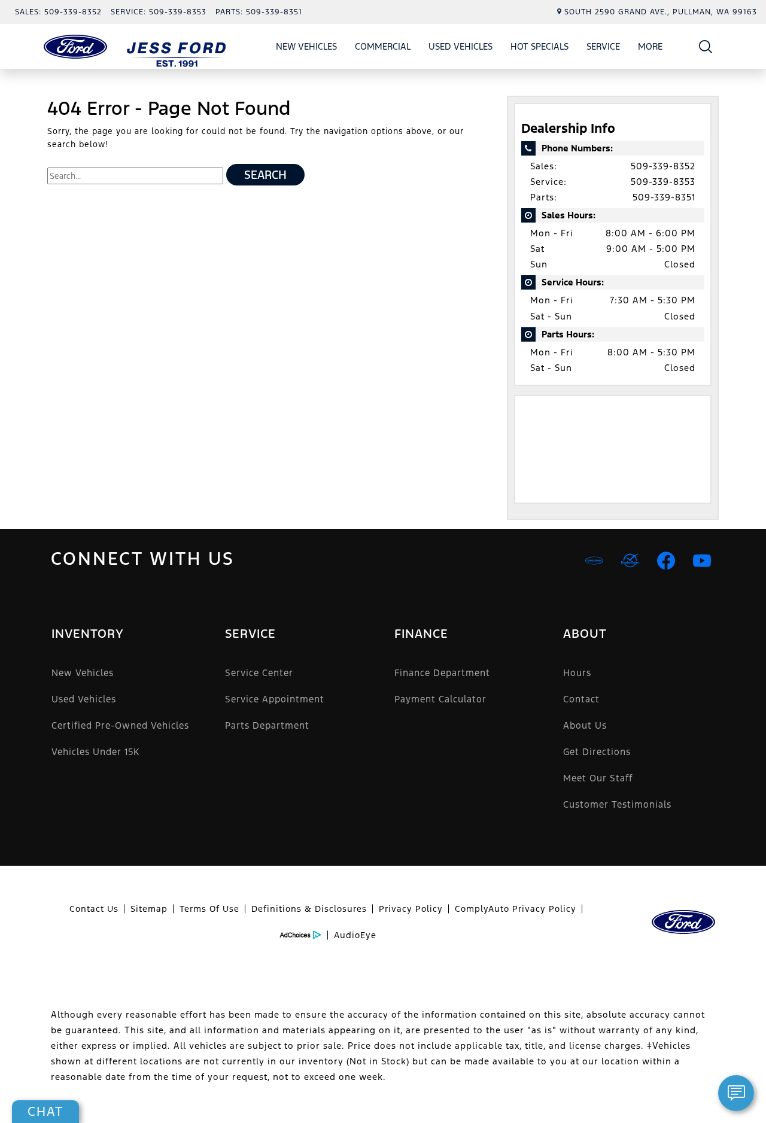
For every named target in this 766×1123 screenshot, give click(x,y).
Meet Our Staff (598, 778)
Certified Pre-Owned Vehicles (120, 725)
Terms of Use (209, 908)
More (650, 48)
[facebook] (666, 560)
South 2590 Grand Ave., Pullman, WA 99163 (660, 12)
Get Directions (597, 751)
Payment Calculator (440, 699)
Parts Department (267, 725)
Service (603, 46)
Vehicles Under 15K (95, 751)
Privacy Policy (411, 908)
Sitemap (149, 908)
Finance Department (442, 672)
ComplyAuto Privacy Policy (515, 908)
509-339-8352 (663, 166)
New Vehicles (306, 46)
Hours (577, 672)
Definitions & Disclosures (309, 908)
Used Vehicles (460, 46)
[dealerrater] (630, 560)
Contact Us (93, 908)
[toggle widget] (736, 1093)
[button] (705, 46)
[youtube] (702, 560)
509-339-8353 (663, 181)
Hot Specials (539, 46)
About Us (585, 725)
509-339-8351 (664, 197)
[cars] (594, 560)
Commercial (383, 46)
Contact (581, 699)
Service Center (259, 672)
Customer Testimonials (617, 804)
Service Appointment (274, 699)
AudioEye (355, 935)
